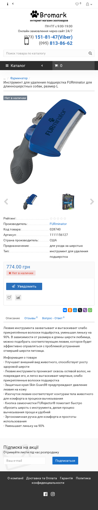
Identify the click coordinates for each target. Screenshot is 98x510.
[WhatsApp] (90, 310)
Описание (13, 318)
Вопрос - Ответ (53, 318)
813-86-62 (55, 43)
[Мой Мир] (75, 310)
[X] (80, 310)
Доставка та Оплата (41, 478)
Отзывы (31, 318)
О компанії (15, 478)
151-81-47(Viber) (48, 37)
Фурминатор (19, 78)
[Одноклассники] (70, 310)
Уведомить (26, 286)
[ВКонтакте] (65, 310)
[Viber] (85, 310)
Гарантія (66, 478)
